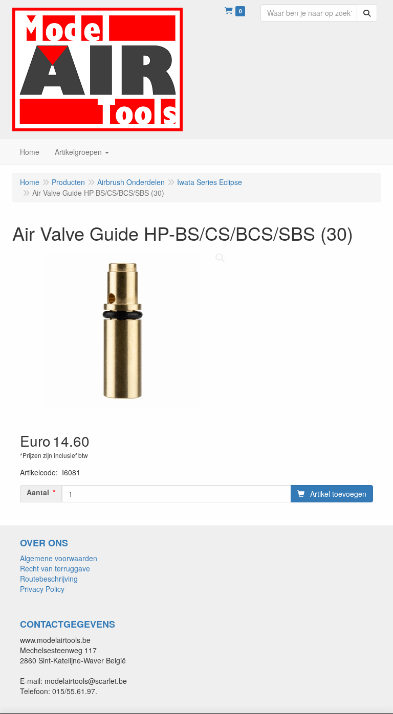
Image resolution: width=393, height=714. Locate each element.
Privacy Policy (42, 589)
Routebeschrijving (49, 578)
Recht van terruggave (55, 568)
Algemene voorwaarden (58, 558)
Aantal (38, 492)
